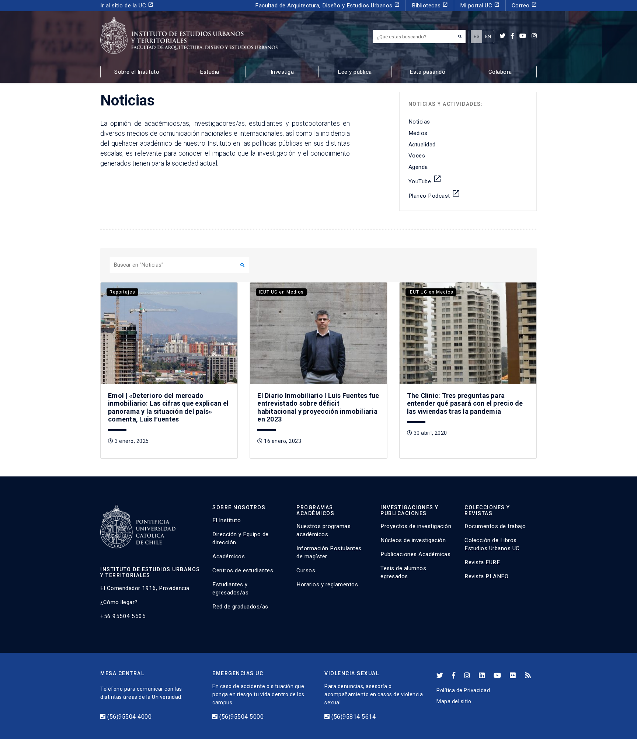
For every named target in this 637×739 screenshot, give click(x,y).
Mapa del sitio (453, 701)
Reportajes (122, 292)
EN (488, 36)
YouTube (425, 179)
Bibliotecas (430, 5)
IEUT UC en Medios (281, 292)
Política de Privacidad (463, 690)
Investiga (282, 72)
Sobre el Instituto (136, 72)
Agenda (418, 167)
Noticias (419, 121)
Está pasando (427, 72)
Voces (416, 155)
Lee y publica (355, 72)
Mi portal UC (479, 5)
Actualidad (422, 144)
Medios (418, 133)
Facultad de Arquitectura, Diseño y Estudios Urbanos (327, 5)
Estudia (209, 72)
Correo (524, 5)
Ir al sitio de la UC (126, 5)
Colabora (500, 72)
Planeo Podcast (434, 194)
